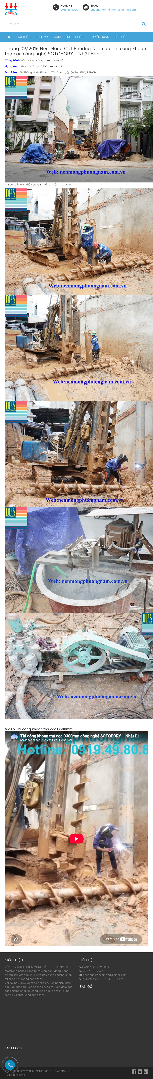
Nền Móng (51, 48)
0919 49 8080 (69, 9)
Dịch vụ (42, 37)
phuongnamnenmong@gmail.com (113, 9)
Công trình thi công (69, 37)
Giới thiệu (23, 37)
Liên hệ (120, 37)
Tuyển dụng (100, 37)
